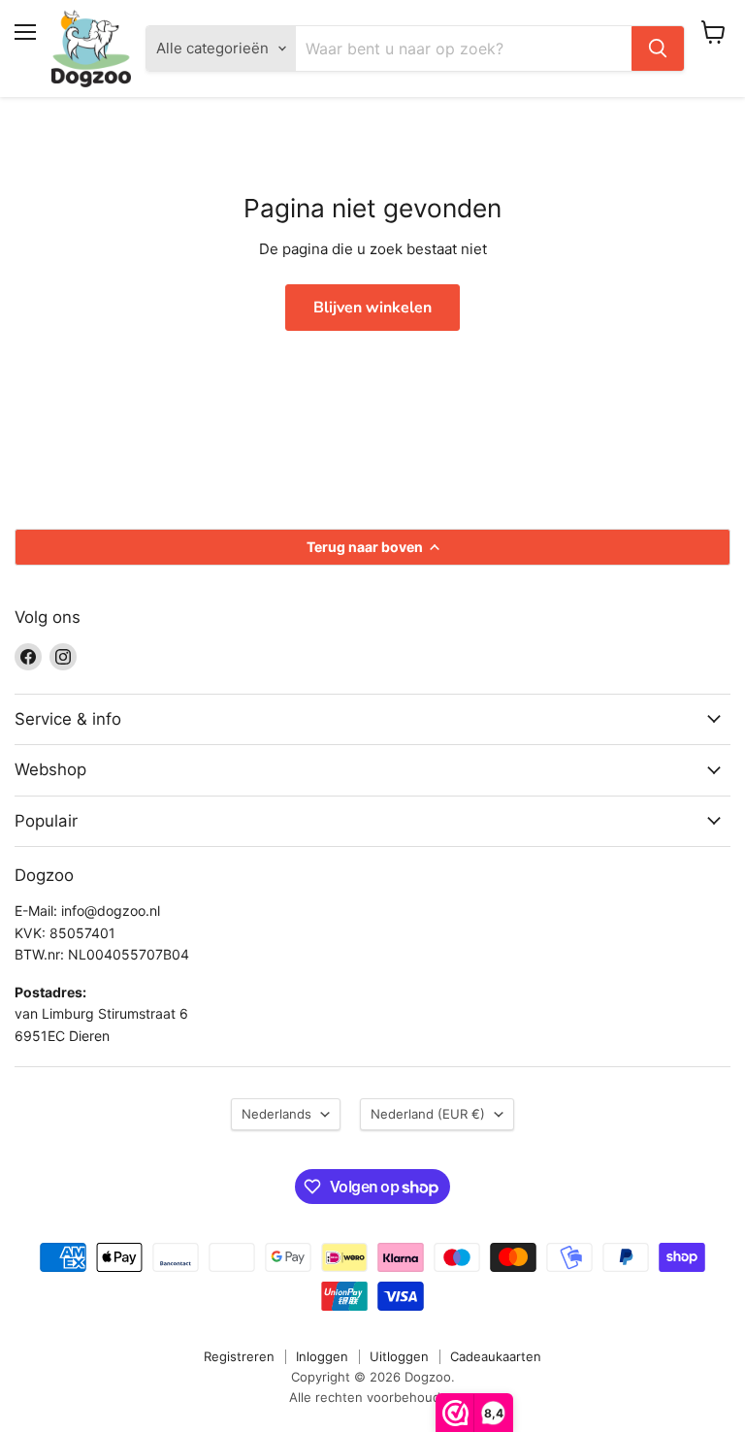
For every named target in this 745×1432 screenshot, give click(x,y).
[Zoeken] (658, 48)
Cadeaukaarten (495, 1356)
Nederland (428, 1114)
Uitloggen (399, 1356)
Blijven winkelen (372, 307)
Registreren (239, 1356)
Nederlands (276, 1114)
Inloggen (322, 1356)
